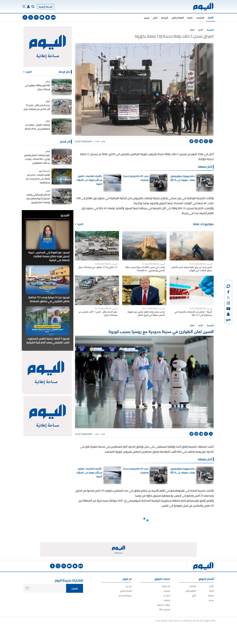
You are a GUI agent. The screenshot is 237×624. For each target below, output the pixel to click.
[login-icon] (28, 6)
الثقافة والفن (178, 17)
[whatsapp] (196, 141)
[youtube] (42, 17)
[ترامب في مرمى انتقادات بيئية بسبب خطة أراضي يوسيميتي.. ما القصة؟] (144, 246)
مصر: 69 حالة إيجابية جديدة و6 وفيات (135, 178)
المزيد (80, 224)
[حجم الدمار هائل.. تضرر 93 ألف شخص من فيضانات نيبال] (97, 290)
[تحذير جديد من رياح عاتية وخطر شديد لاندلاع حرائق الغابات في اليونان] (192, 246)
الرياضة (164, 17)
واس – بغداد (100, 141)
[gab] (53, 17)
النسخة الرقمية (45, 6)
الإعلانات (167, 600)
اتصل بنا (167, 595)
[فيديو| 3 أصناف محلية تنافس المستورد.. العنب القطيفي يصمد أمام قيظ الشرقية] (47, 321)
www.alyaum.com (163, 620)
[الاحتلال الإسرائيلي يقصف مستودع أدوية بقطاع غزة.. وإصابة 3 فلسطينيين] (62, 196)
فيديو (146, 17)
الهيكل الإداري (126, 591)
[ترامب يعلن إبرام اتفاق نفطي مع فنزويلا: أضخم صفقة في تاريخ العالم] (144, 290)
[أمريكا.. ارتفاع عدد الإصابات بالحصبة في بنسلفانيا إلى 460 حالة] (192, 290)
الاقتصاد (200, 17)
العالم (192, 30)
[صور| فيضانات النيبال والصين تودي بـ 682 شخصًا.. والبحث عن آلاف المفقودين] (62, 157)
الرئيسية (210, 30)
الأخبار (210, 17)
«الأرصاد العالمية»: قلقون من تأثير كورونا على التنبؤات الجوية (89, 180)
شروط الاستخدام (125, 595)
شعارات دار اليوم (163, 605)
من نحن (129, 586)
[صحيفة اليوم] (200, 6)
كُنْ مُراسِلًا (166, 586)
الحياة (190, 17)
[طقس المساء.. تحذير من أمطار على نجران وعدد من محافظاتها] (62, 176)
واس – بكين (100, 434)
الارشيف (166, 591)
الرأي (155, 17)
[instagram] (36, 17)
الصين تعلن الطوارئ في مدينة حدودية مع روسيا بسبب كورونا (161, 331)
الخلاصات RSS (164, 609)
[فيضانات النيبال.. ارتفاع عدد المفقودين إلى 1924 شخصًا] (62, 126)
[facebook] (25, 17)
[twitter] (30, 17)
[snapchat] (47, 17)
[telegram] (201, 141)
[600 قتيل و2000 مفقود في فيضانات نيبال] (97, 246)
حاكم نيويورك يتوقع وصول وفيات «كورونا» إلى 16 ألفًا (182, 178)
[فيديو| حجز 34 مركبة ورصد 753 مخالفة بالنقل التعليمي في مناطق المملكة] (47, 280)
